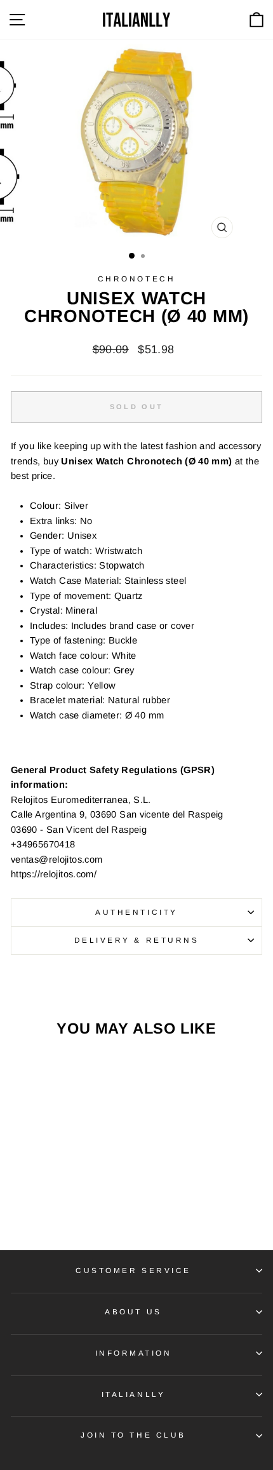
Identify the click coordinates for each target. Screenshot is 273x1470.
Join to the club (133, 1435)
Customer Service (133, 1270)
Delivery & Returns (136, 940)
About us (133, 1311)
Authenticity (136, 912)
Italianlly (133, 1394)
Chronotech (136, 278)
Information (133, 1353)
